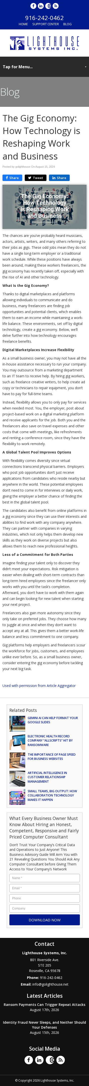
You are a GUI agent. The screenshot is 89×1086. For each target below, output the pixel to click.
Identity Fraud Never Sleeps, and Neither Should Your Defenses (44, 1025)
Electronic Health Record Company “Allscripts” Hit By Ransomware (50, 740)
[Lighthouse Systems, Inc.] (44, 42)
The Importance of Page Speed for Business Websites (52, 756)
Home (23, 24)
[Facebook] (33, 6)
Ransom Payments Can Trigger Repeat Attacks (44, 1004)
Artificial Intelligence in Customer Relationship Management (47, 777)
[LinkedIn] (41, 6)
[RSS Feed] (55, 6)
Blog (67, 24)
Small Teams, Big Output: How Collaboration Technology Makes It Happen (52, 795)
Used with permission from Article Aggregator (39, 685)
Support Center (45, 24)
